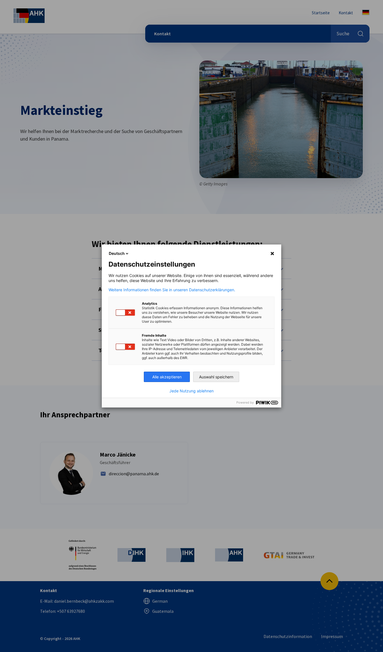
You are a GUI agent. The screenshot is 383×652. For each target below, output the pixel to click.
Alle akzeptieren (167, 376)
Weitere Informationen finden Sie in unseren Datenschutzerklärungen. (172, 290)
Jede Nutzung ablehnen (191, 391)
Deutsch (117, 253)
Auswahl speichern (216, 376)
